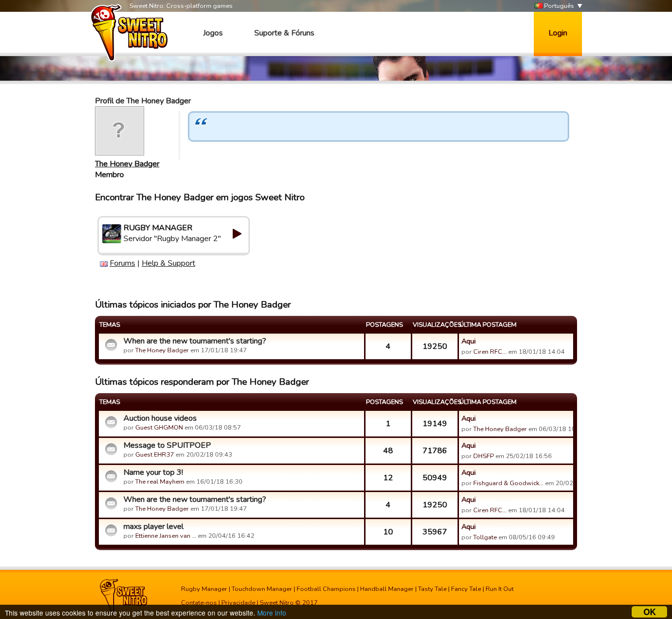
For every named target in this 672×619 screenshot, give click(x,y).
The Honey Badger (127, 163)
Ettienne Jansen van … (165, 535)
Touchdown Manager (262, 589)
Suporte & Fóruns (284, 33)
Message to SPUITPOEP (167, 445)
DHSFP (483, 456)
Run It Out (500, 589)
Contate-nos (199, 602)
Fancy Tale (466, 589)
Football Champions (326, 589)
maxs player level (153, 526)
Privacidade (238, 602)
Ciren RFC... (490, 351)
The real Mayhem (159, 481)
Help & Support (168, 263)
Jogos (213, 33)
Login (558, 33)
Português (558, 5)
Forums (122, 263)
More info (271, 613)
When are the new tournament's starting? (194, 341)
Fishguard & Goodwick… (508, 483)
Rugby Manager (204, 589)
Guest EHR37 (154, 454)
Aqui (468, 341)
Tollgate (485, 537)
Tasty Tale (432, 589)
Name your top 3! (153, 472)
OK (649, 612)
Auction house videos (160, 418)
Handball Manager (387, 589)
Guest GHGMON (159, 427)
